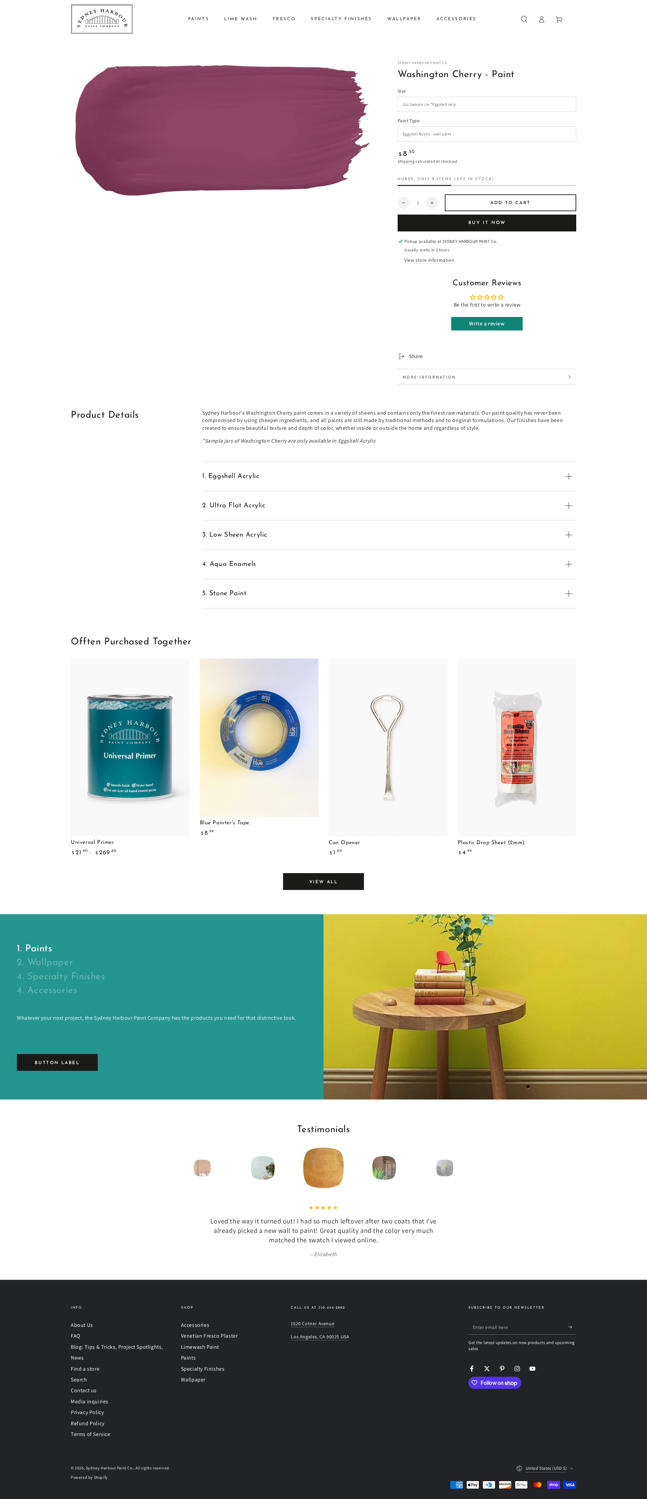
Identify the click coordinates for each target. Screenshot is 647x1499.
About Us (82, 1325)
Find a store (85, 1368)
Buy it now (487, 223)
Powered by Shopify (89, 1477)
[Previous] (187, 1168)
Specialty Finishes (203, 1368)
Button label (57, 1063)
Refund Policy (87, 1423)
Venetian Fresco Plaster (209, 1335)
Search (79, 1379)
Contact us (84, 1390)
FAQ (76, 1335)
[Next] (460, 1168)
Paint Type (409, 121)
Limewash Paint (200, 1346)
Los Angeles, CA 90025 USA (320, 1337)
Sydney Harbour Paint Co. (423, 63)
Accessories (195, 1325)
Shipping (406, 161)
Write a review (486, 323)
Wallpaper (193, 1379)
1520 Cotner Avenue (312, 1323)
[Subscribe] (572, 1326)
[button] (524, 19)
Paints (188, 1357)
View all (323, 882)
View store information (429, 260)
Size (402, 91)
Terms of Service (91, 1434)
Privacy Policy (87, 1412)
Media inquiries (90, 1401)
